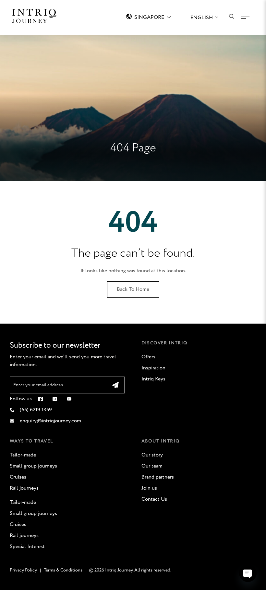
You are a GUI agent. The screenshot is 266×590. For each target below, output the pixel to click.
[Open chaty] (248, 573)
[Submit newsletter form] (115, 385)
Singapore (149, 17)
